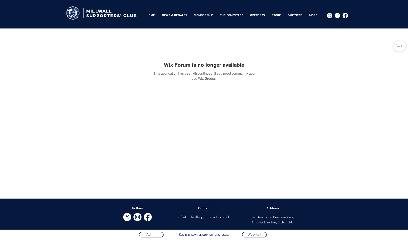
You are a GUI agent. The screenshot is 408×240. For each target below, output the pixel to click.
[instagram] (337, 15)
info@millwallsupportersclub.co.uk (204, 217)
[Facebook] (345, 15)
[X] (329, 15)
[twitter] (127, 217)
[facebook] (148, 217)
